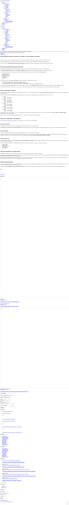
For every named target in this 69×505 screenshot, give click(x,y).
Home (1, 51)
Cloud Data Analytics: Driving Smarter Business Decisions (9, 301)
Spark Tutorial (4, 442)
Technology (5, 51)
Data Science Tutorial (5, 437)
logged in (5, 395)
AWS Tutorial (4, 439)
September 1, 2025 (3, 304)
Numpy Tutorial (4, 440)
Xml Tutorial (4, 441)
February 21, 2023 (3, 54)
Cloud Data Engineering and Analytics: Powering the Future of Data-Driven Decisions (18, 471)
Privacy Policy (4, 487)
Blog (3, 486)
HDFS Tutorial (4, 455)
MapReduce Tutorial (5, 444)
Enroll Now (2, 407)
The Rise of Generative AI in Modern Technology (11, 480)
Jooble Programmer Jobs (4, 500)
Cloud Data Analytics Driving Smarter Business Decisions (9, 306)
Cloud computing (3, 303)
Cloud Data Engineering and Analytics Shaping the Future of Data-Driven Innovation (14, 391)
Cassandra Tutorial (5, 438)
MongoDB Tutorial (5, 450)
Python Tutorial (4, 436)
